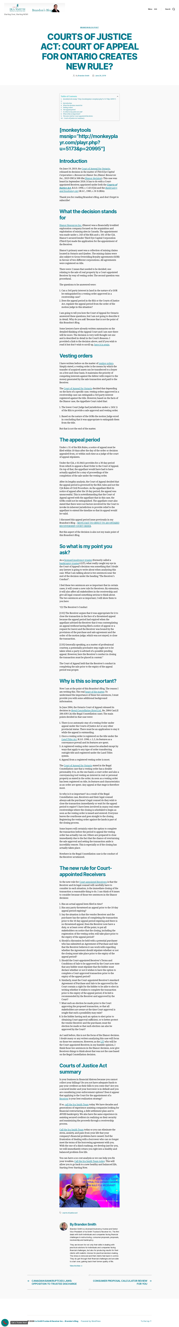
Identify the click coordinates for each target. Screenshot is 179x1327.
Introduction (67, 103)
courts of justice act (69, 1213)
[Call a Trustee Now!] (5, 1322)
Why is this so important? (71, 114)
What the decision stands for (72, 105)
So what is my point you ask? (73, 112)
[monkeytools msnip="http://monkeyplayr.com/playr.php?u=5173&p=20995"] (89, 99)
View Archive (76, 1266)
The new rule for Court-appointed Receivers (78, 116)
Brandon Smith (83, 76)
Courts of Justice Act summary (74, 118)
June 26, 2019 (100, 76)
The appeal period (69, 110)
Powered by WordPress (91, 1321)
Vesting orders (68, 107)
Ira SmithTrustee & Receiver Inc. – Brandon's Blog (56, 1321)
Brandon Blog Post (89, 27)
